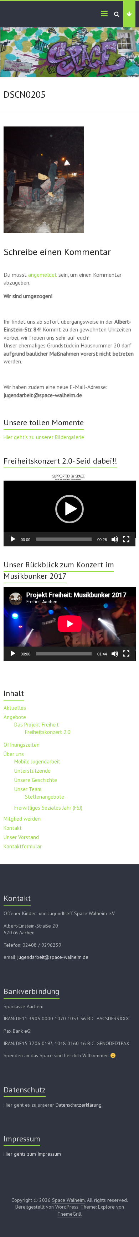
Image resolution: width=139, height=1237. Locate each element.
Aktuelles (15, 707)
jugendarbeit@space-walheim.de (52, 957)
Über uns (14, 754)
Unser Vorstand (21, 837)
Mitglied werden (22, 818)
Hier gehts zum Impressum (32, 1154)
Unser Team (27, 789)
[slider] (64, 539)
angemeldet (42, 274)
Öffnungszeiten (22, 744)
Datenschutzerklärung (79, 1105)
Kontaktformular (23, 846)
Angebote (15, 717)
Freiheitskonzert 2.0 (47, 732)
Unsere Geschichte (35, 780)
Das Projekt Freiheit (36, 724)
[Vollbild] (126, 539)
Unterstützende (32, 770)
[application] (70, 509)
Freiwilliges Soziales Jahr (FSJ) (48, 807)
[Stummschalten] (114, 539)
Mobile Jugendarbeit (37, 761)
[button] (69, 509)
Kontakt (13, 828)
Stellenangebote (44, 796)
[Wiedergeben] (12, 539)
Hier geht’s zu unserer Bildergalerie (44, 437)
